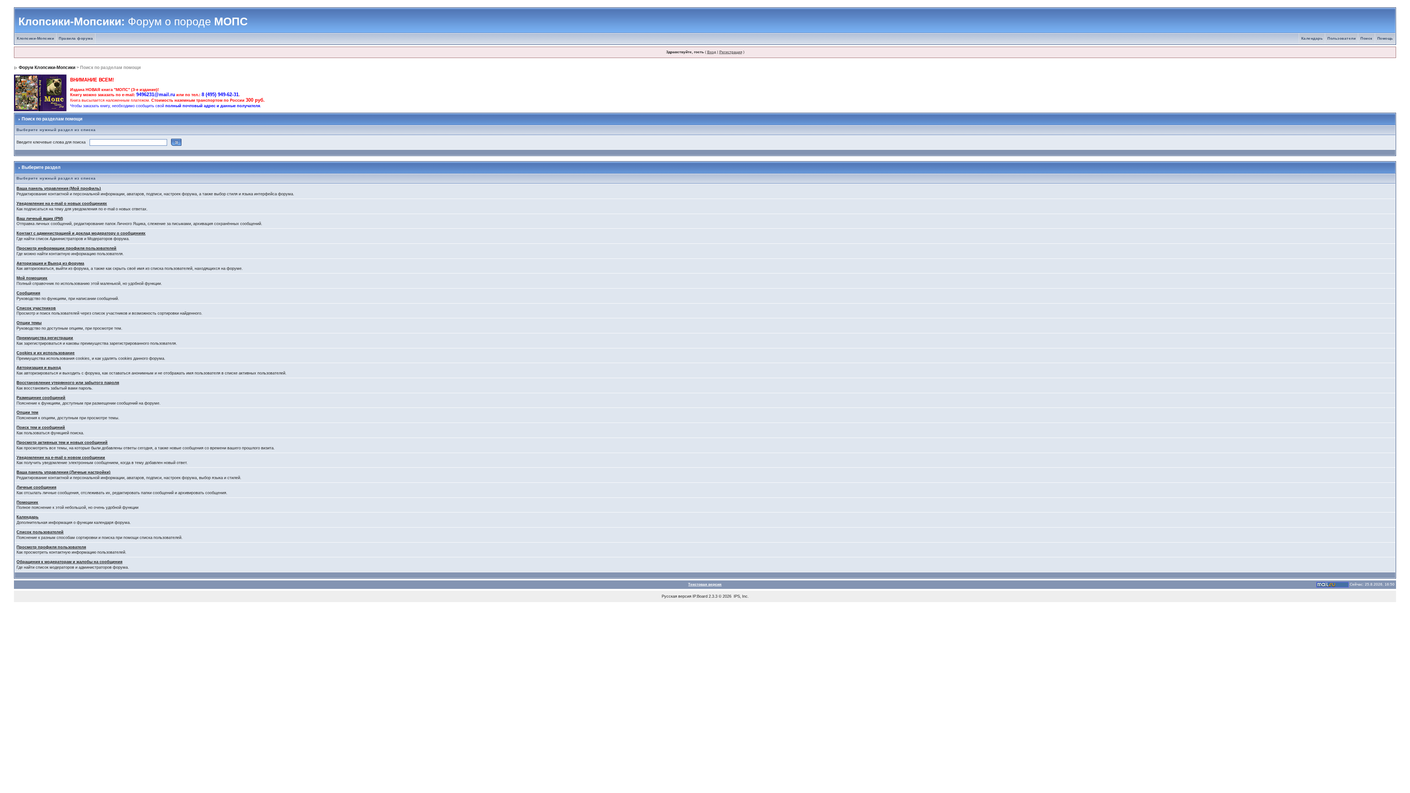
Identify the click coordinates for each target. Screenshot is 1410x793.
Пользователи (1341, 38)
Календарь (1312, 38)
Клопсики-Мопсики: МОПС (133, 21)
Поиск (1366, 38)
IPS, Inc (741, 596)
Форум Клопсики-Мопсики (47, 67)
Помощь (1385, 38)
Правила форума (76, 38)
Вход (711, 52)
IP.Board (700, 596)
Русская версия (676, 596)
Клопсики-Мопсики (35, 38)
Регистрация (730, 52)
